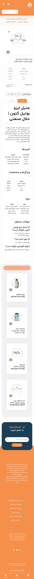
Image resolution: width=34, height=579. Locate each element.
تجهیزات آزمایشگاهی (15, 508)
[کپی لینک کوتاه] (9, 94)
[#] (20, 550)
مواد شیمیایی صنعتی (15, 516)
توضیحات (22, 101)
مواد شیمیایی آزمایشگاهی (9, 85)
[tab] (22, 101)
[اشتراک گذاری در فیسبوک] (18, 94)
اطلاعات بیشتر (16, 303)
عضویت (16, 445)
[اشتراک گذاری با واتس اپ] (15, 94)
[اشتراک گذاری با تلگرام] (12, 94)
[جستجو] (4, 12)
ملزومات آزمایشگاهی (15, 504)
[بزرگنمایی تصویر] (9, 32)
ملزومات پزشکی (15, 520)
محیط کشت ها (15, 512)
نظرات (11, 101)
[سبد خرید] (9, 4)
